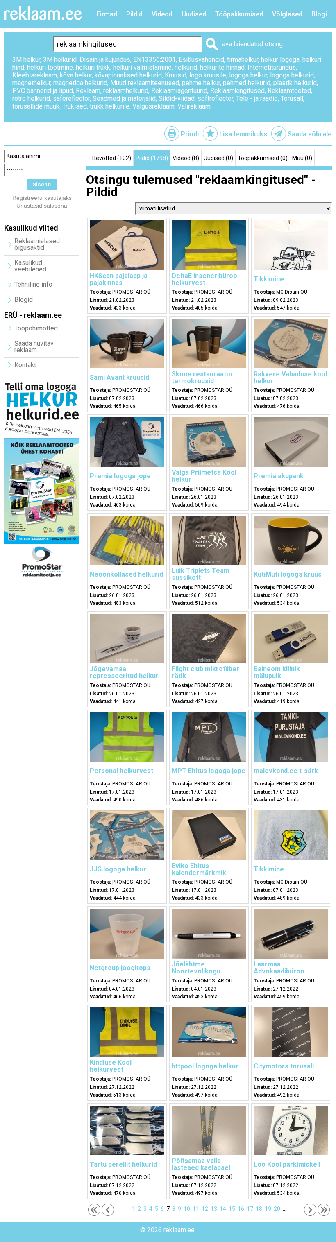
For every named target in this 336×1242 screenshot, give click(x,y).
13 (214, 1209)
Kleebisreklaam (34, 75)
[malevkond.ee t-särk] (291, 759)
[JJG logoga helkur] (127, 858)
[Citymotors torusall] (291, 1055)
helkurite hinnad (222, 67)
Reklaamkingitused (237, 91)
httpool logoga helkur (205, 1066)
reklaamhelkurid (125, 91)
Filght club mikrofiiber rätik (205, 672)
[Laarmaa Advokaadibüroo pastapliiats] (291, 956)
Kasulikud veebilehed (30, 266)
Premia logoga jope (120, 476)
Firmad (106, 14)
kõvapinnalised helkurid (128, 75)
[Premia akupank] (291, 465)
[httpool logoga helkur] (209, 1055)
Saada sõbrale (310, 134)
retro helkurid (31, 98)
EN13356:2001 (154, 59)
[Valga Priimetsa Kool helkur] (209, 465)
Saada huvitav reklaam (34, 346)
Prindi (190, 134)
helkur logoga (280, 59)
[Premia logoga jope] (127, 465)
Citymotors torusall (284, 1066)
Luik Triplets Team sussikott (200, 574)
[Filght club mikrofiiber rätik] (209, 661)
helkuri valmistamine (142, 67)
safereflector (71, 98)
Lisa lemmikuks (243, 134)
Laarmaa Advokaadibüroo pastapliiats (279, 971)
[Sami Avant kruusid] (127, 366)
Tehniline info (33, 284)
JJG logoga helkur (118, 869)
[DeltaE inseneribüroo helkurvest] (209, 268)
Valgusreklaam (153, 106)
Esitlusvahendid (201, 59)
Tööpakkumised (239, 14)
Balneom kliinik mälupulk (277, 672)
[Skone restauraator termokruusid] (209, 366)
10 (187, 1209)
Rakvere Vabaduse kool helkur (290, 377)
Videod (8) (186, 158)
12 (205, 1209)
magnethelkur (31, 83)
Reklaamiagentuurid (179, 91)
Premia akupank (279, 476)
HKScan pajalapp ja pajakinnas (119, 279)
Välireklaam (194, 106)
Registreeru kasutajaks (42, 198)
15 (232, 1209)
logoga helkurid (292, 75)
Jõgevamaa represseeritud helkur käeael (124, 676)
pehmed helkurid (246, 83)
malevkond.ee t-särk (286, 771)
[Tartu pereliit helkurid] (127, 1153)
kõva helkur (76, 75)
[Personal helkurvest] (127, 759)
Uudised (194, 14)
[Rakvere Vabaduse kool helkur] (291, 366)
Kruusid (175, 75)
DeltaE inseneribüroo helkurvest (204, 279)
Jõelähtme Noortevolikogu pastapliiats (196, 971)
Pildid (134, 14)
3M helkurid (60, 59)
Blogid (23, 299)
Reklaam (88, 91)
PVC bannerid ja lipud (42, 91)
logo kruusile (207, 75)
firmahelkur (242, 59)
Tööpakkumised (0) (263, 158)
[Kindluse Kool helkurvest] (127, 1055)
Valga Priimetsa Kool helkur (204, 475)
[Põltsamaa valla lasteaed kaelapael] (209, 1153)
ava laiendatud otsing (252, 44)
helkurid (186, 67)
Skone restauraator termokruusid (202, 377)
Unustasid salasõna (41, 205)
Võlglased (287, 14)
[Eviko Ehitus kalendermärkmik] (209, 858)
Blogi (319, 14)
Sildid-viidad (177, 98)
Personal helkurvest (121, 771)
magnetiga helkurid (80, 83)
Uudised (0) (218, 158)
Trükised (74, 106)
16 (241, 1209)
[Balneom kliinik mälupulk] (291, 661)
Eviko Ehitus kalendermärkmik (199, 869)
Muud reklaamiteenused (144, 83)
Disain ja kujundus (104, 59)
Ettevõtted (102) (110, 158)
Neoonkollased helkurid (126, 574)
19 (268, 1209)
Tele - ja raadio (257, 98)
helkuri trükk (93, 67)
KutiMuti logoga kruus (288, 574)
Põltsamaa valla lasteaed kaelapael (201, 1164)
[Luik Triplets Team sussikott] (209, 563)
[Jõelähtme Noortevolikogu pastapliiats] (209, 956)
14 (223, 1209)
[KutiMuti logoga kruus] (291, 563)
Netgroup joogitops (120, 968)
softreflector (215, 98)
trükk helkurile (109, 106)
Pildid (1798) (152, 158)
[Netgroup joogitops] (127, 956)
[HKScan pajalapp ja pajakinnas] (127, 268)
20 (277, 1209)
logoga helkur (248, 75)
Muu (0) (302, 158)
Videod (162, 14)
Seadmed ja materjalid (124, 98)
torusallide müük (35, 106)
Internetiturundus (271, 67)
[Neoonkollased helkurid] (127, 563)
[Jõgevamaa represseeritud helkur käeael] (127, 661)
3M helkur (26, 59)
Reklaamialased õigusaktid (37, 244)
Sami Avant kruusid (119, 377)
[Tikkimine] (291, 268)
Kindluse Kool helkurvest (111, 1066)
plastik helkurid (295, 83)
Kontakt (25, 365)
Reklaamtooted (289, 91)
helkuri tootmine (50, 67)
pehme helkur (201, 83)
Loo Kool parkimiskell (287, 1164)
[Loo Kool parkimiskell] (291, 1153)
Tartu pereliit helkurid (123, 1164)
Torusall (292, 98)
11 (196, 1209)
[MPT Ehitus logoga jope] (209, 759)
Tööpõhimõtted (36, 328)
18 (259, 1209)
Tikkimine (269, 279)
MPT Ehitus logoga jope (208, 771)
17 (250, 1209)
